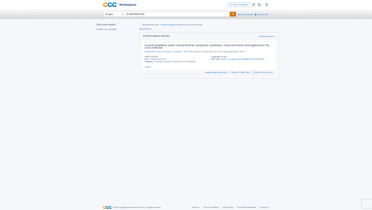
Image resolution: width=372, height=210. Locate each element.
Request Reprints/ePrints (216, 72)
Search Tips (263, 14)
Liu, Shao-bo (176, 51)
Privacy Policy (228, 207)
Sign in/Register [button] (240, 4)
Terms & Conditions (211, 207)
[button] (253, 4)
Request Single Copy (240, 72)
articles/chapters (168, 24)
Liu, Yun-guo (165, 51)
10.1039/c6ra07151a (157, 59)
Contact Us (264, 207)
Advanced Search (245, 14)
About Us (196, 207)
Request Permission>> (263, 72)
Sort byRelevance (266, 36)
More (186, 51)
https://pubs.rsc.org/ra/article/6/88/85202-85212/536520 (239, 59)
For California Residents (246, 207)
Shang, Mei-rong (152, 51)
